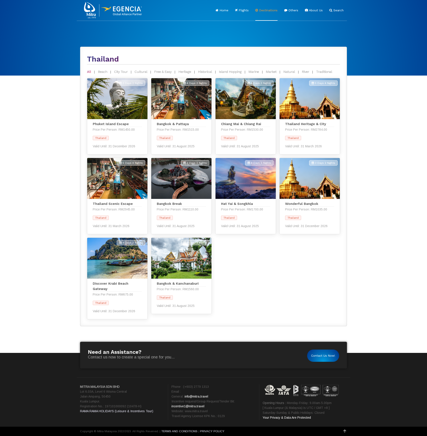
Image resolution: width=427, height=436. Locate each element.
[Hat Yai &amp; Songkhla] (246, 196)
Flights (243, 10)
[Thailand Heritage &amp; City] (310, 116)
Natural (289, 72)
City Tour (121, 72)
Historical (205, 72)
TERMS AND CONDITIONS (179, 431)
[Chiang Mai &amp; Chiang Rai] (246, 116)
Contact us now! (323, 355)
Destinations (268, 10)
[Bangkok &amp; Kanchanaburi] (181, 276)
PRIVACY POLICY (212, 431)
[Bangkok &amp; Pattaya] (181, 116)
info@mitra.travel (196, 396)
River (305, 72)
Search (338, 10)
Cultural (141, 72)
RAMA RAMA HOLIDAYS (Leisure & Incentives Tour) (116, 411)
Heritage (184, 72)
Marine (253, 72)
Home (223, 10)
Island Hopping (230, 72)
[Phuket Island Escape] (117, 116)
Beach (102, 72)
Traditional (324, 72)
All (89, 72)
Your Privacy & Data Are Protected (287, 417)
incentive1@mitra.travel (187, 406)
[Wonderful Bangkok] (310, 196)
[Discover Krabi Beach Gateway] (117, 278)
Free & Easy (162, 72)
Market (271, 72)
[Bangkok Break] (181, 196)
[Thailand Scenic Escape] (117, 196)
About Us (315, 10)
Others (292, 10)
